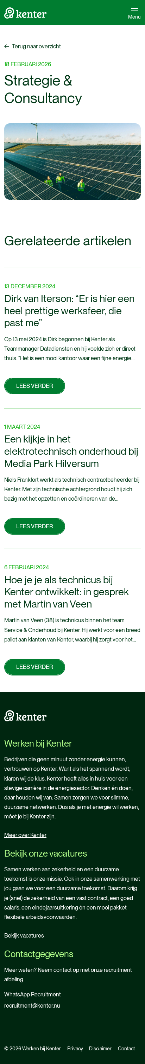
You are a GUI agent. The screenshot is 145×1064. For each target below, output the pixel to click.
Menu (134, 16)
